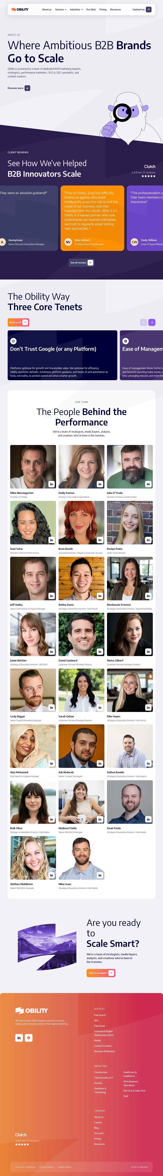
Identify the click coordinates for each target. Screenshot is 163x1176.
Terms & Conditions (25, 1167)
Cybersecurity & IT (103, 1077)
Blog (96, 1127)
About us (46, 9)
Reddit (97, 1040)
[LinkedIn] (19, 1038)
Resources (115, 9)
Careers (98, 1122)
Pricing (103, 9)
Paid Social (99, 1025)
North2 (144, 1167)
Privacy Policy (46, 1167)
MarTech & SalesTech (134, 1090)
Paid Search (100, 1015)
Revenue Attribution (104, 1051)
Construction (100, 1072)
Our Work (91, 9)
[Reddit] (28, 1038)
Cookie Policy (64, 1167)
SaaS (126, 1096)
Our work (98, 1133)
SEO (96, 1020)
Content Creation (103, 1046)
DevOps (98, 1083)
